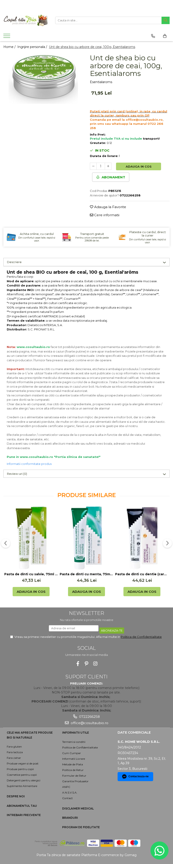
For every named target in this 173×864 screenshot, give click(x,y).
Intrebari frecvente (24, 815)
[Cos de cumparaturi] (165, 36)
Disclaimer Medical (78, 808)
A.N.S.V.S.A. (69, 792)
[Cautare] (166, 20)
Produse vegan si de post (23, 763)
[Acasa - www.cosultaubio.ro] (25, 20)
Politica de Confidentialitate (141, 637)
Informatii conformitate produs (29, 464)
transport (151, 138)
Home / (9, 47)
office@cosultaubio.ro (89, 723)
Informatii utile (75, 732)
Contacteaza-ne (138, 776)
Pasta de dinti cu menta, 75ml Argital (86, 574)
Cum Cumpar (71, 753)
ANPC (66, 787)
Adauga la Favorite (109, 207)
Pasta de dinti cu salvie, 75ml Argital (31, 574)
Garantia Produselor (75, 781)
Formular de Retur (74, 775)
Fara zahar (14, 757)
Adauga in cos (139, 166)
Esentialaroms (101, 82)
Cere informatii (106, 215)
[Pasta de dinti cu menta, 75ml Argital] (86, 537)
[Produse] (7, 37)
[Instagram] (95, 664)
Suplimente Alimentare (22, 786)
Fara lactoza (15, 752)
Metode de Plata (72, 764)
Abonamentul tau (22, 805)
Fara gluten (14, 746)
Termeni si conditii (73, 741)
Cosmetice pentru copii (22, 774)
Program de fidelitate (81, 827)
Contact (67, 798)
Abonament (113, 177)
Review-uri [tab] (17, 473)
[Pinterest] (87, 664)
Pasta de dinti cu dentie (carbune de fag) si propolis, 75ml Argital (142, 574)
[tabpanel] (43, 78)
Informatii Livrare (73, 758)
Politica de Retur (73, 770)
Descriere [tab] (14, 262)
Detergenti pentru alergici (23, 780)
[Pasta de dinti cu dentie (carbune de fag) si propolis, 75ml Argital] (142, 537)
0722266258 (89, 716)
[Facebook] (78, 664)
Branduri (70, 817)
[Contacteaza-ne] (153, 36)
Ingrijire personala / (32, 47)
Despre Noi (16, 796)
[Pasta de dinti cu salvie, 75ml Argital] (31, 537)
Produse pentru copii (20, 769)
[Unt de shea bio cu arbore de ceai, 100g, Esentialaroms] (43, 78)
